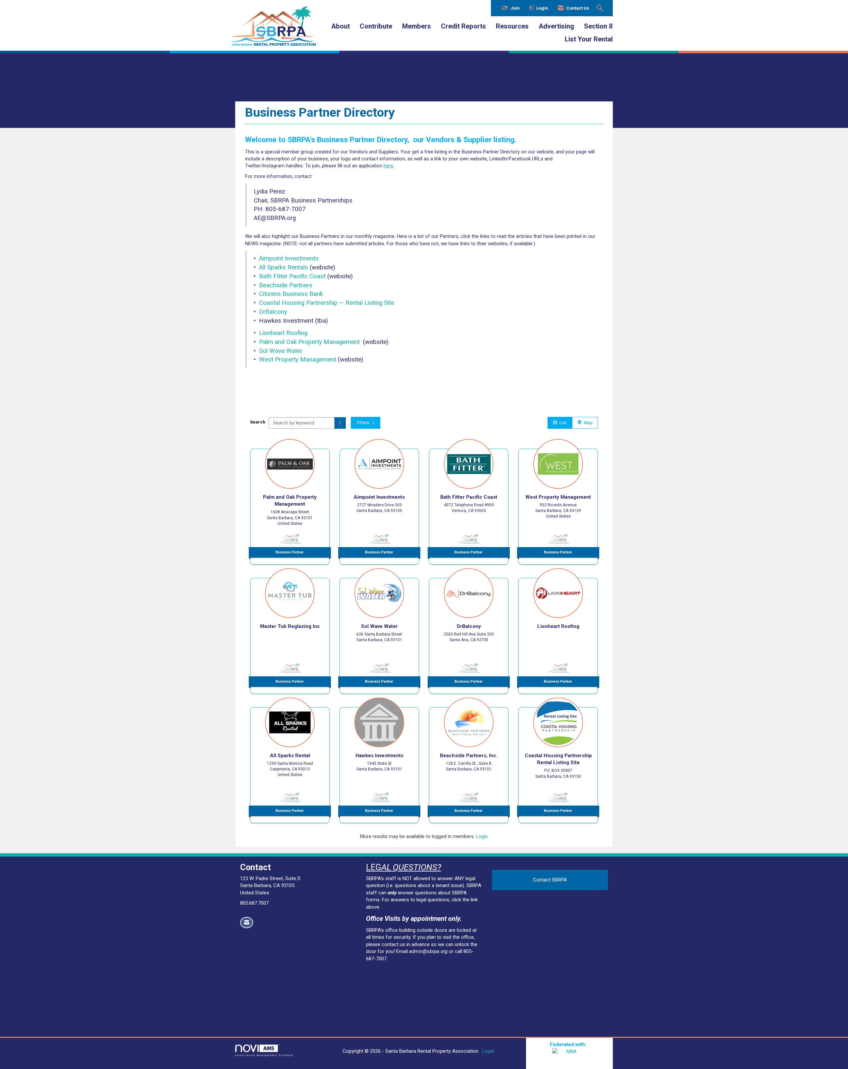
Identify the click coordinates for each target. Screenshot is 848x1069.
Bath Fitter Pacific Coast (292, 276)
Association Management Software (264, 1055)
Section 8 (598, 26)
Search (257, 421)
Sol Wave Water (280, 351)
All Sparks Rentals (283, 267)
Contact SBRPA (550, 880)
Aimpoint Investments (289, 258)
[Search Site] (601, 8)
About (340, 26)
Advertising (556, 26)
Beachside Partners (285, 285)
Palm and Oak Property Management (309, 342)
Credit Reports (463, 26)
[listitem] (290, 500)
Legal (488, 1051)
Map (587, 422)
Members (416, 26)
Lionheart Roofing (283, 333)
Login (482, 836)
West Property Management (297, 359)
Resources (512, 26)
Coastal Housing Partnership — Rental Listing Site (326, 303)
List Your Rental (589, 39)
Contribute (376, 26)
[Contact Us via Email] (246, 922)
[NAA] (569, 1057)
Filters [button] (363, 422)
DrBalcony (273, 311)
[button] (340, 423)
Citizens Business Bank (291, 294)
